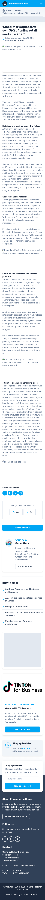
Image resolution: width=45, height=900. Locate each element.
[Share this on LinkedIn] (10, 493)
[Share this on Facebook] (4, 493)
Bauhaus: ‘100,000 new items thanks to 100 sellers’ (24, 614)
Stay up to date (21, 786)
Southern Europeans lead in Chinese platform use (22, 590)
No (31, 512)
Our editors (22, 543)
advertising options (30, 810)
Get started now (22, 729)
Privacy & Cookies (21, 894)
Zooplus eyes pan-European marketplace (18, 622)
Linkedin (26, 748)
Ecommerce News (18, 3)
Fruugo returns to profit (16, 606)
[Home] (4, 10)
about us (6, 810)
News (10, 10)
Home (9, 894)
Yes (17, 512)
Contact (35, 894)
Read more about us (14, 816)
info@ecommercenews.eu (24, 865)
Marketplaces (19, 40)
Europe (18, 10)
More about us (25, 566)
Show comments (22, 528)
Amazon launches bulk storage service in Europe (23, 599)
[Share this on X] (15, 493)
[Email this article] (20, 493)
